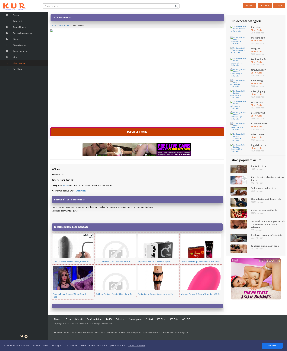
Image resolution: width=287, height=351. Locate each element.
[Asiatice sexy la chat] (256, 279)
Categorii (17, 21)
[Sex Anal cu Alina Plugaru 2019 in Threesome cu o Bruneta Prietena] (238, 224)
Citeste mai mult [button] (136, 345)
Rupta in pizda (259, 166)
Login (279, 5)
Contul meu (18, 51)
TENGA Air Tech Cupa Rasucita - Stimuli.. (113, 261)
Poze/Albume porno (22, 33)
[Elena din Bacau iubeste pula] (238, 202)
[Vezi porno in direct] (137, 149)
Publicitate (121, 319)
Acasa (16, 15)
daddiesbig (257, 80)
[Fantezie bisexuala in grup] (238, 249)
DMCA (109, 319)
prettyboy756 (258, 112)
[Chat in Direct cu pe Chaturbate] (137, 78)
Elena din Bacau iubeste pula (266, 199)
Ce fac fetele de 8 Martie (264, 210)
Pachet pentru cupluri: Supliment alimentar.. (200, 261)
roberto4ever (258, 134)
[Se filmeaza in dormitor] (238, 191)
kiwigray (255, 48)
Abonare (58, 319)
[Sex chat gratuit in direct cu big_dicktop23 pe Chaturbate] (238, 148)
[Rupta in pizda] (238, 169)
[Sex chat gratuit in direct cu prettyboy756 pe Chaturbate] (238, 115)
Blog (15, 57)
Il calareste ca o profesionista (266, 235)
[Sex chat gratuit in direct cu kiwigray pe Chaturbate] (238, 50)
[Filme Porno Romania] (13, 6)
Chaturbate (80, 190)
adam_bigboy (258, 91)
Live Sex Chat (19, 63)
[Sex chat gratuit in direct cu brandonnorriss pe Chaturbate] (238, 126)
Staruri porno (19, 45)
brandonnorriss (259, 123)
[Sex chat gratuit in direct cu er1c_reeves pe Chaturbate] (238, 105)
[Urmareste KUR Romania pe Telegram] (26, 337)
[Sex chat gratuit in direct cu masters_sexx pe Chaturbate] (238, 40)
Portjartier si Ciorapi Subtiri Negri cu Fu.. (156, 294)
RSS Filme (161, 319)
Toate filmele (19, 27)
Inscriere (265, 5)
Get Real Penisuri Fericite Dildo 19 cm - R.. (114, 294)
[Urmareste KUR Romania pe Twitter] (21, 337)
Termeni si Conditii (74, 319)
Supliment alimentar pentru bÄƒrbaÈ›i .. (155, 261)
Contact (149, 319)
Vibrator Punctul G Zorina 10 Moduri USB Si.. (200, 294)
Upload (249, 5)
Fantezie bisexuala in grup (265, 246)
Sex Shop (17, 69)
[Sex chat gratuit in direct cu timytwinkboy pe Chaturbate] (238, 72)
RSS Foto (174, 319)
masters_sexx (258, 37)
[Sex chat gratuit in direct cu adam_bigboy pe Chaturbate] (238, 94)
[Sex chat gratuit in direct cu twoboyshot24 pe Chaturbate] (238, 62)
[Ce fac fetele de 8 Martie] (238, 213)
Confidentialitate (95, 319)
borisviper (256, 27)
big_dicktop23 (258, 145)
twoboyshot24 (258, 59)
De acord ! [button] (272, 345)
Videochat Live (64, 25)
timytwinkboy (258, 69)
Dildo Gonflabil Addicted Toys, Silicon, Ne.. (71, 261)
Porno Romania (71, 323)
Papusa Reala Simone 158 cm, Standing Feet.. (70, 295)
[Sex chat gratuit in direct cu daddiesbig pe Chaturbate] (238, 83)
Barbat (66, 185)
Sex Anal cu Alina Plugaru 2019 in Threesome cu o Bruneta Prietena (268, 224)
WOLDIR (186, 319)
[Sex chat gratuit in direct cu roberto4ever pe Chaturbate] (238, 137)
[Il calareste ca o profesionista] (238, 238)
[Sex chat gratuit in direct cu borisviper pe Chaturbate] (238, 29)
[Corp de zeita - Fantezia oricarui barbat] (238, 180)
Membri (16, 39)
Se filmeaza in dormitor (263, 188)
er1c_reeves (257, 102)
